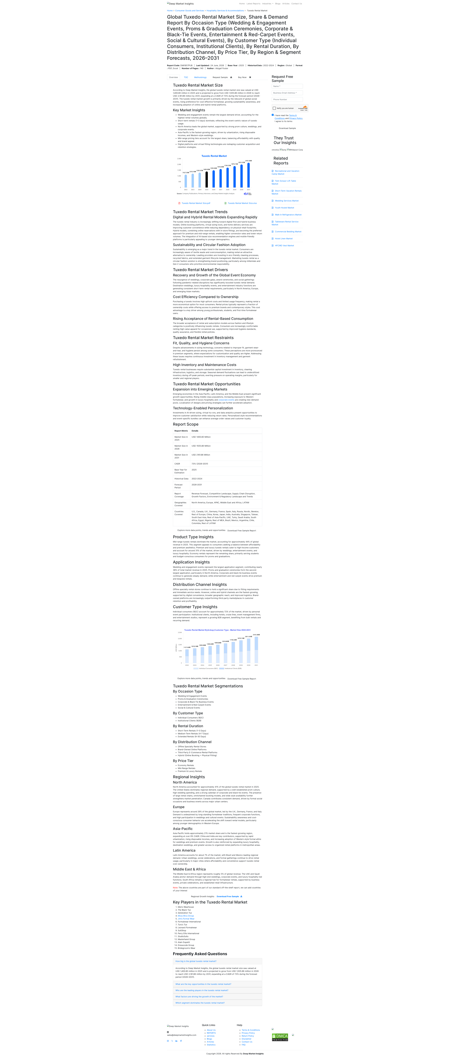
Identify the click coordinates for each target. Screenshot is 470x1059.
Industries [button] (267, 3)
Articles (285, 3)
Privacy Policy (248, 1033)
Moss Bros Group (186, 916)
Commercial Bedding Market (287, 231)
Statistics (211, 1044)
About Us (211, 1030)
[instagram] (168, 1041)
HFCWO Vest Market (284, 245)
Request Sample (220, 77)
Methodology (200, 77)
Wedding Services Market (286, 200)
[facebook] (181, 1041)
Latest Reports (253, 3)
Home (242, 3)
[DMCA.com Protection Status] (280, 1037)
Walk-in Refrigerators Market (288, 214)
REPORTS (211, 1033)
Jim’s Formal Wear (186, 918)
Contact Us (296, 3)
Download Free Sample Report (242, 530)
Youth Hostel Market (284, 207)
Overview (173, 77)
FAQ (243, 1044)
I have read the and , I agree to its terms (289, 118)
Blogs (277, 3)
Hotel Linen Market (283, 238)
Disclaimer (246, 1039)
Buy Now (242, 77)
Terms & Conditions (251, 1030)
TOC (186, 77)
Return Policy (248, 1036)
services (210, 1036)
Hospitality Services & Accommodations (225, 10)
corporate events (226, 400)
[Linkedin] (176, 1041)
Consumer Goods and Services (189, 10)
